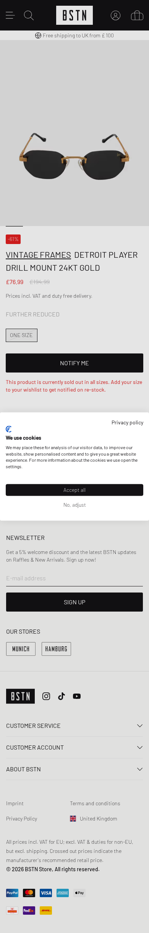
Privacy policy (127, 422)
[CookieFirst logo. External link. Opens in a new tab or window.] (8, 429)
